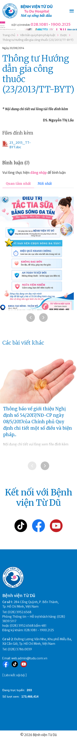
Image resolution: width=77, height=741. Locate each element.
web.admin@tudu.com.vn (29, 658)
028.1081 (39, 24)
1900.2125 (61, 24)
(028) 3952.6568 (19, 612)
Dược (63, 35)
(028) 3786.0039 (20, 649)
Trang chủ (8, 35)
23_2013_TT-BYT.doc (20, 145)
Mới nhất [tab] (45, 184)
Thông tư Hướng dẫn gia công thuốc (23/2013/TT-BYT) (37, 40)
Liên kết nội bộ (14, 675)
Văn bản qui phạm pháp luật (37, 35)
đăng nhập (38, 173)
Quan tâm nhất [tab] (18, 184)
